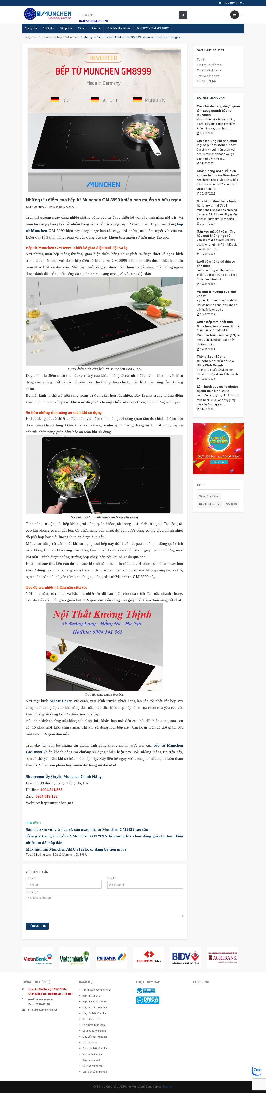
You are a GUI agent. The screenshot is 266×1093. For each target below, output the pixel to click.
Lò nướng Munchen (93, 1024)
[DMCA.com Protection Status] (147, 999)
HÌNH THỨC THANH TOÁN (230, 3)
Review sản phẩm (208, 76)
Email (111, 878)
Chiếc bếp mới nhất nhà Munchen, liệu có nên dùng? (218, 324)
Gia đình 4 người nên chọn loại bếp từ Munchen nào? (217, 142)
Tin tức (82, 28)
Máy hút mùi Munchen (95, 1007)
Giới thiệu (48, 28)
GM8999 (81, 854)
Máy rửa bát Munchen (94, 1013)
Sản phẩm (66, 28)
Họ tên (30, 878)
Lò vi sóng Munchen (94, 1030)
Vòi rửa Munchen (92, 1054)
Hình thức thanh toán (119, 28)
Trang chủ (31, 28)
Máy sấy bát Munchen (95, 1036)
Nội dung (32, 892)
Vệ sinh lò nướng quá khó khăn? (216, 293)
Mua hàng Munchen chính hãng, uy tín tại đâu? (216, 203)
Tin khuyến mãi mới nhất (96, 989)
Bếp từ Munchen (63, 854)
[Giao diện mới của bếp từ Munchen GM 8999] (104, 321)
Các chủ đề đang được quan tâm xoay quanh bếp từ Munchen (218, 110)
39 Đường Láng (42, 854)
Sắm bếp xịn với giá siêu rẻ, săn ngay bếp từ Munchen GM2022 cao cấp (87, 829)
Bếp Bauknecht (91, 1060)
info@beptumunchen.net (42, 1009)
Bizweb (168, 1086)
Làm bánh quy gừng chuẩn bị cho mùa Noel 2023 (217, 388)
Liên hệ (96, 28)
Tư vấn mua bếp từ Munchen (59, 37)
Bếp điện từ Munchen (94, 1001)
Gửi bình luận (37, 926)
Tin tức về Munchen (210, 70)
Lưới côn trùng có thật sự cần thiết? (216, 263)
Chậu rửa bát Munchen (95, 1048)
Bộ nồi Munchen (91, 1019)
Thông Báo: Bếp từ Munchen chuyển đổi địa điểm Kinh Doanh (215, 360)
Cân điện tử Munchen (94, 1071)
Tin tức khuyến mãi (209, 65)
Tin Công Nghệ (206, 81)
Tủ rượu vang (90, 1042)
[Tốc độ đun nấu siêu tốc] (104, 647)
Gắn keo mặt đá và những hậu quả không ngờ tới (216, 233)
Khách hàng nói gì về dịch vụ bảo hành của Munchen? (218, 173)
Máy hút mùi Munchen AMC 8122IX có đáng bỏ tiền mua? (76, 849)
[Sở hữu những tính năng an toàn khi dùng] (104, 474)
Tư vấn (201, 59)
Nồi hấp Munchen (92, 1065)
